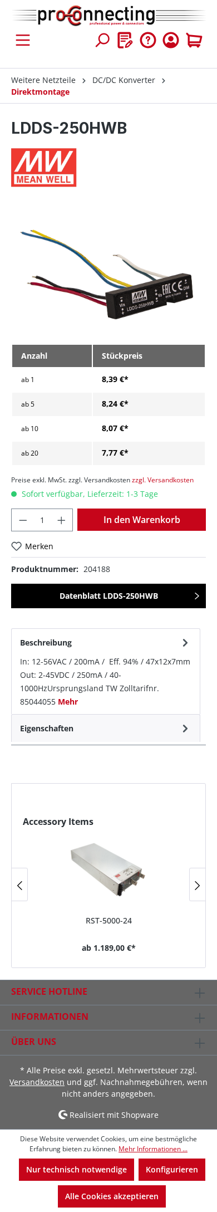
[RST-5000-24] (108, 867)
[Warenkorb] (194, 40)
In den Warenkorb (141, 520)
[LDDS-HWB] (108, 272)
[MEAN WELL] (108, 167)
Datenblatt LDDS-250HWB (109, 595)
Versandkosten (37, 1082)
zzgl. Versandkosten (163, 480)
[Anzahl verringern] (22, 520)
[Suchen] (102, 40)
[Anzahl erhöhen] (61, 520)
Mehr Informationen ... (153, 1149)
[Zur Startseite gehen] (108, 16)
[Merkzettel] (125, 40)
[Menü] (22, 40)
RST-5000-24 (109, 920)
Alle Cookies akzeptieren (112, 1196)
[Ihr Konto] (171, 40)
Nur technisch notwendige (76, 1169)
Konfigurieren (172, 1169)
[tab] (105, 671)
